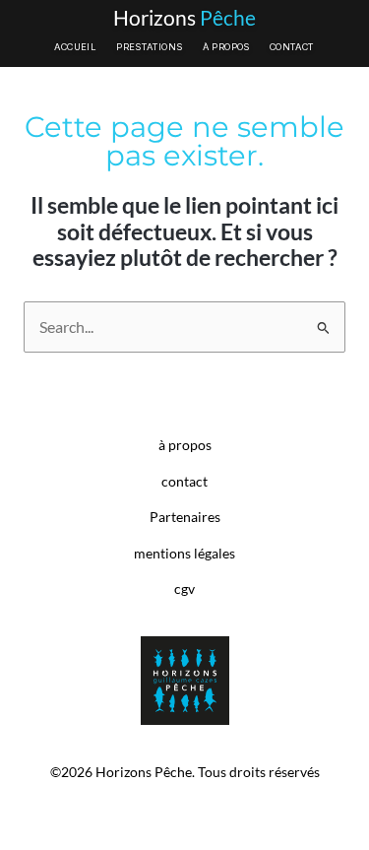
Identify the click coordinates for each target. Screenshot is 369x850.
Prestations (149, 46)
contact (184, 482)
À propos (226, 46)
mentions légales (184, 553)
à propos (185, 445)
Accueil (75, 46)
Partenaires (185, 517)
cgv (184, 589)
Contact (292, 46)
